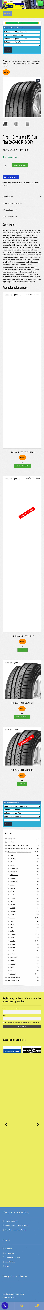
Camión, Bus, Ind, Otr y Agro (18, 845)
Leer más (22, 650)
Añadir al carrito (20, 165)
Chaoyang (12, 878)
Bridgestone (14, 875)
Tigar (11, 967)
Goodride (12, 908)
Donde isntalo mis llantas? (17, 1225)
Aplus (11, 861)
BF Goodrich (14, 868)
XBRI (11, 970)
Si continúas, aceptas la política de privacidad (22, 1022)
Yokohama (12, 974)
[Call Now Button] (5, 1305)
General (12, 898)
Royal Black (14, 957)
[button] (38, 80)
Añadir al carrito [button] (22, 466)
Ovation (12, 947)
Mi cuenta (9, 1253)
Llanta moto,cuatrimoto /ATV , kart (20, 848)
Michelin (12, 941)
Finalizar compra (12, 1257)
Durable (12, 894)
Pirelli (5, 63)
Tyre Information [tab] (10, 216)
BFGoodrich (13, 871)
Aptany (12, 865)
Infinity (12, 924)
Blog (7, 1266)
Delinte (12, 888)
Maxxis (12, 937)
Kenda (11, 927)
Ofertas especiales (14, 977)
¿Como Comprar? (9, 1297)
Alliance (12, 858)
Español (10, 1)
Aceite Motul (12, 838)
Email (4, 1015)
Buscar (22, 1306)
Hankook (12, 917)
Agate (11, 855)
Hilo (11, 921)
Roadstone (13, 954)
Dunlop (12, 891)
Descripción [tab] (8, 196)
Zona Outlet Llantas (14, 980)
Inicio (7, 61)
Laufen (12, 931)
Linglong (12, 934)
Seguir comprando (10, 177)
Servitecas (10, 1262)
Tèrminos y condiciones (15, 1230)
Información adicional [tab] (12, 203)
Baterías (10, 842)
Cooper (12, 884)
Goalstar (12, 904)
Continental (14, 881)
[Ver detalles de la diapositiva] (12, 1049)
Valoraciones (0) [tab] (10, 210)
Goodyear (12, 911)
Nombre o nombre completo (11, 1009)
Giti (11, 901)
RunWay (12, 960)
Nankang (12, 944)
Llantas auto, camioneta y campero (25, 61)
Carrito (8, 1249)
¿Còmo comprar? (11, 1221)
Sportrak (12, 964)
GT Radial (13, 914)
